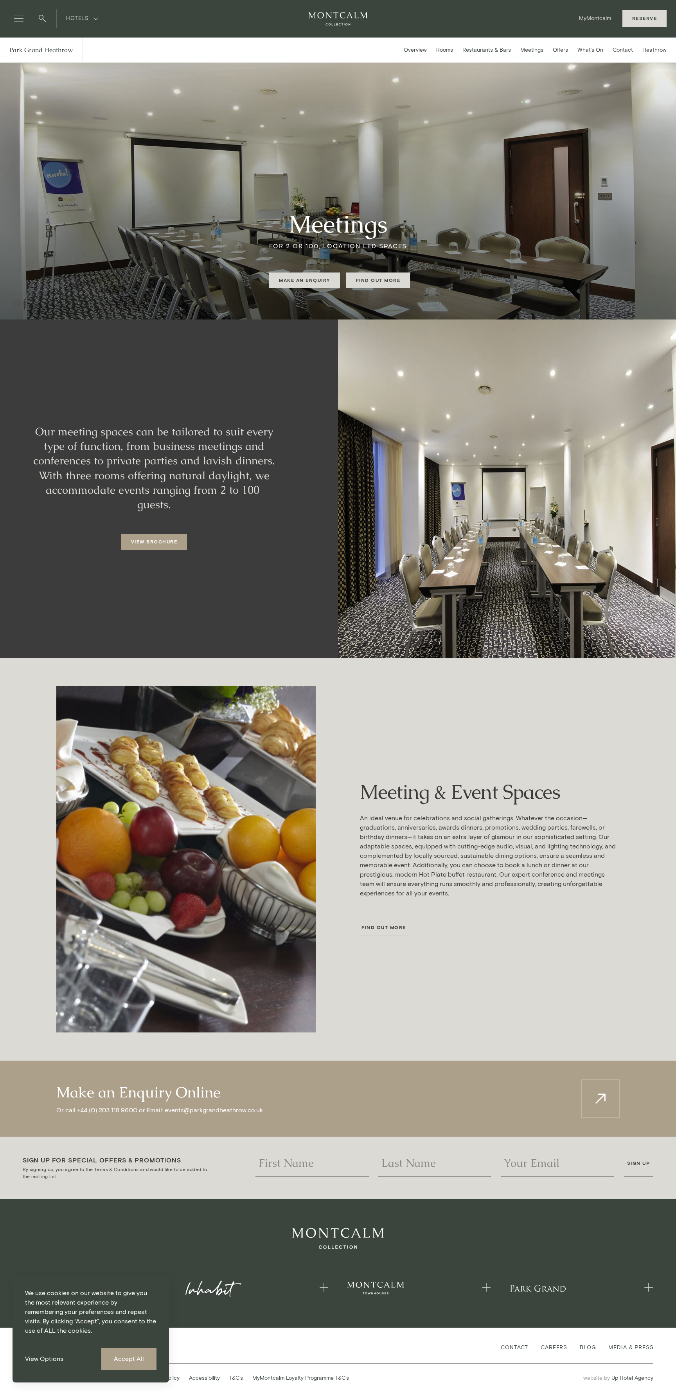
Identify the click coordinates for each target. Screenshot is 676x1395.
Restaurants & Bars (486, 50)
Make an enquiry (304, 280)
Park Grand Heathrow (41, 50)
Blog (588, 1347)
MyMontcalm (595, 18)
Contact (623, 50)
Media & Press (630, 1347)
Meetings (531, 50)
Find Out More (383, 927)
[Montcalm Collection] (338, 19)
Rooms (444, 50)
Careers (554, 1347)
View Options (44, 1359)
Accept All (129, 1359)
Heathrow (654, 50)
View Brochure (154, 542)
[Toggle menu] (19, 19)
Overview (415, 50)
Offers (560, 50)
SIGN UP (638, 1163)
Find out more (378, 280)
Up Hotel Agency (618, 1377)
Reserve (644, 18)
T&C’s (236, 1378)
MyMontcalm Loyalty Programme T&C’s (300, 1378)
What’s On (590, 50)
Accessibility (204, 1378)
